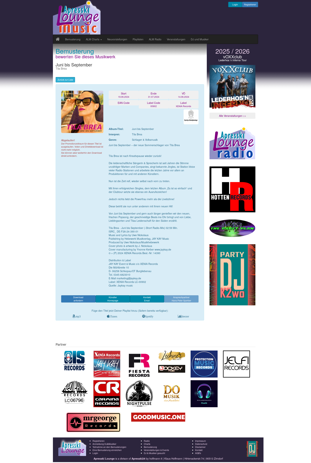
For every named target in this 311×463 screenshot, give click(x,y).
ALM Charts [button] (93, 39)
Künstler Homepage (112, 299)
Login (235, 4)
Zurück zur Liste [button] (65, 79)
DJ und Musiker (200, 39)
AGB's (198, 453)
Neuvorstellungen (117, 39)
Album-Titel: (116, 129)
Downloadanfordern (78, 299)
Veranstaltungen (176, 39)
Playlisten (138, 39)
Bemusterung (72, 39)
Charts (147, 443)
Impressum (200, 440)
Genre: (113, 139)
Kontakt (198, 449)
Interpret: (114, 134)
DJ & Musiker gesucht (154, 453)
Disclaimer (200, 446)
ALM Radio (155, 39)
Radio (147, 440)
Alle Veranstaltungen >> (232, 116)
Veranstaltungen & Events (156, 449)
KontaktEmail (147, 299)
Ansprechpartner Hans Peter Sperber (181, 299)
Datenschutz (201, 443)
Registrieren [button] (250, 4)
